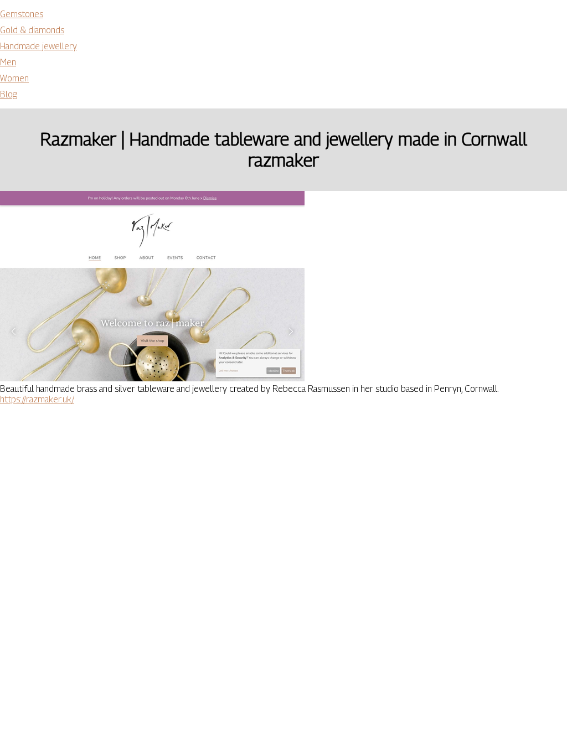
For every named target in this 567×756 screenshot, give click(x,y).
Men (8, 62)
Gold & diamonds (32, 30)
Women (14, 78)
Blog (8, 94)
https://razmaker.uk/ (37, 399)
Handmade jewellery (38, 46)
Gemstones (21, 14)
